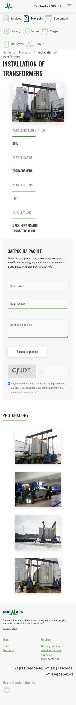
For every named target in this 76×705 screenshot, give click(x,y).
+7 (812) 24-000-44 (47, 6)
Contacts (8, 650)
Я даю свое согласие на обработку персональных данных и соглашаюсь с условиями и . (38, 388)
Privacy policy (10, 628)
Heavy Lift (46, 654)
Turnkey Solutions (52, 646)
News (6, 646)
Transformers (22, 170)
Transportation (50, 659)
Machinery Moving (25, 225)
